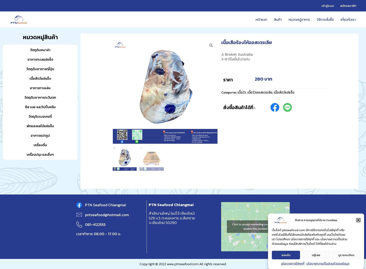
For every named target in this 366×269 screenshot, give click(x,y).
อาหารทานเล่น (40, 87)
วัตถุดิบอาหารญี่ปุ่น (40, 68)
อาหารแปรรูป (40, 135)
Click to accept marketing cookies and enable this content (255, 226)
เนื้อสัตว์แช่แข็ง (40, 78)
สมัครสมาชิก (348, 5)
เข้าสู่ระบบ (328, 5)
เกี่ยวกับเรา (348, 19)
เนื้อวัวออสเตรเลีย (259, 92)
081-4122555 (95, 224)
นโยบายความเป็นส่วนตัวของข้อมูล (327, 263)
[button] (358, 220)
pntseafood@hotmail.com (107, 215)
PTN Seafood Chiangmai (105, 205)
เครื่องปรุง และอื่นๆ (40, 154)
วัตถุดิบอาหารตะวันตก (40, 97)
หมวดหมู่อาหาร (299, 19)
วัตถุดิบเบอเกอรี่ (40, 116)
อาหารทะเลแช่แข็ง (40, 59)
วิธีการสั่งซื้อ (325, 19)
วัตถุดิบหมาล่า (40, 49)
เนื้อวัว (242, 92)
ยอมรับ (286, 255)
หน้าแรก (261, 19)
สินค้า (278, 19)
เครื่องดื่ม (40, 145)
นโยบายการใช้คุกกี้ (292, 263)
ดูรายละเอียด (346, 255)
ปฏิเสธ (316, 255)
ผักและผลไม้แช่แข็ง (40, 126)
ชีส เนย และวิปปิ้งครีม (40, 107)
